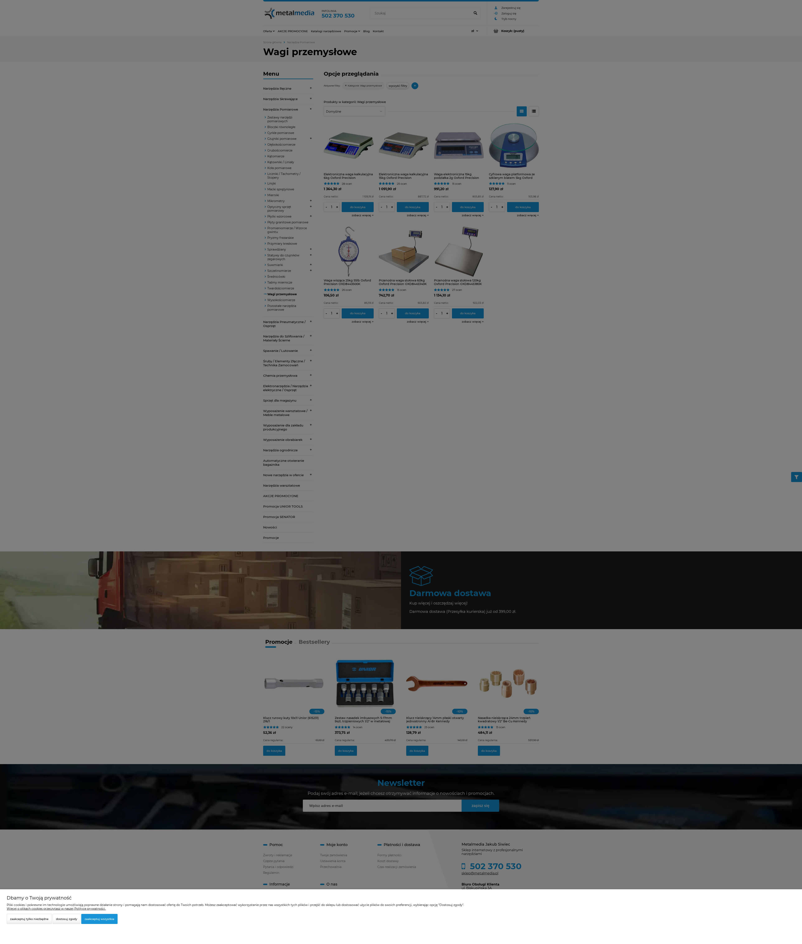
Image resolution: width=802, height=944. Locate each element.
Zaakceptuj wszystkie (99, 919)
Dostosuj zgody (66, 919)
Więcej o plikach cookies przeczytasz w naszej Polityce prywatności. (56, 909)
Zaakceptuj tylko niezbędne (29, 919)
